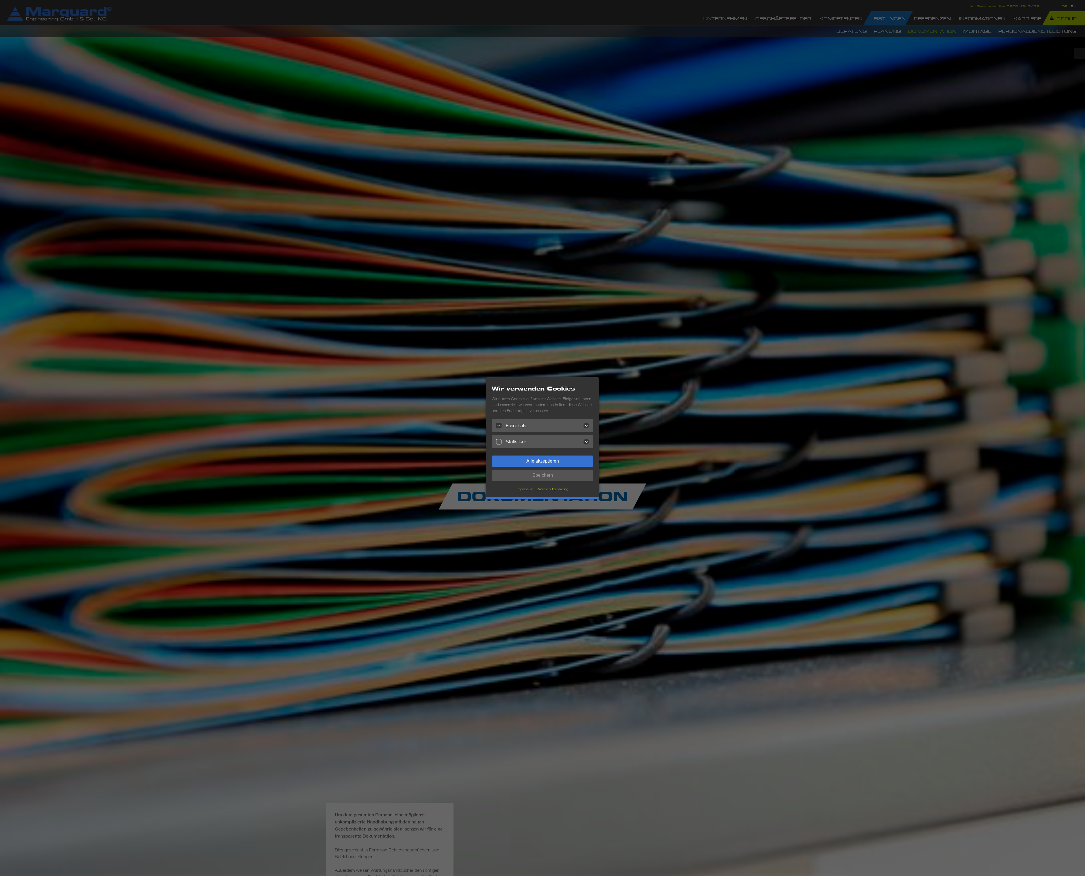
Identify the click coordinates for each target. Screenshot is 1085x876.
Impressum (525, 489)
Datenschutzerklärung (552, 489)
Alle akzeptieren (542, 461)
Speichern (542, 475)
